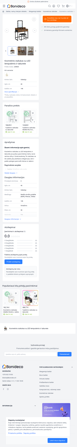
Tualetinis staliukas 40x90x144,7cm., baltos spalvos (28, 129)
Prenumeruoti (64, 354)
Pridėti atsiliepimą (13, 262)
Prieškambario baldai (46, 382)
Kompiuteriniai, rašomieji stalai (49, 389)
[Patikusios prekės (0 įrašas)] (58, 6)
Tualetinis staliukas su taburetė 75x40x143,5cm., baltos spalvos (11, 129)
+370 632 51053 (7, 374)
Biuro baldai (43, 375)
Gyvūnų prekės (44, 397)
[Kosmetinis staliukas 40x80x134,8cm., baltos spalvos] (11, 298)
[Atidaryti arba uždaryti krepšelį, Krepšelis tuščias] (63, 6)
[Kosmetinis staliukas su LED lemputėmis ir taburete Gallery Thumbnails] (21, 50)
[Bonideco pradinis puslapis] (12, 367)
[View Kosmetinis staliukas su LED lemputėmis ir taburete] (12, 50)
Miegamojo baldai (45, 371)
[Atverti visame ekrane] (34, 19)
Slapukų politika (29, 433)
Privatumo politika (15, 433)
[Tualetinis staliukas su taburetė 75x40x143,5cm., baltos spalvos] (12, 117)
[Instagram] (8, 389)
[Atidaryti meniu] (4, 6)
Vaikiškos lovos (44, 386)
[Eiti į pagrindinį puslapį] (16, 6)
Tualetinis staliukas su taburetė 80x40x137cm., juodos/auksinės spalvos (29, 311)
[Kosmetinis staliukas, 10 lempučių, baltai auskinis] (7, 74)
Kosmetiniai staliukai (46, 393)
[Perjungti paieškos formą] (49, 6)
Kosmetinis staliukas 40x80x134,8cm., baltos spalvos (11, 311)
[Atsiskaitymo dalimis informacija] (56, 411)
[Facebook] (3, 389)
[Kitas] (34, 30)
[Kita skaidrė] (34, 122)
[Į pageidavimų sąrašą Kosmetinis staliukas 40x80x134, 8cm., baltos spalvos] (16, 293)
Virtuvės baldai (44, 379)
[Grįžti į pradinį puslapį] (3, 11)
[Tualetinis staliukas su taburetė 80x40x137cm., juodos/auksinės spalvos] (30, 298)
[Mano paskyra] (54, 6)
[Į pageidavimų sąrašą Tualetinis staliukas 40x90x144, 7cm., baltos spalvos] (33, 113)
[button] (56, 367)
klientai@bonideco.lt (9, 378)
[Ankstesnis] (7, 30)
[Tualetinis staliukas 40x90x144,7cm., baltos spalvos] (29, 117)
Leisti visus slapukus (57, 440)
